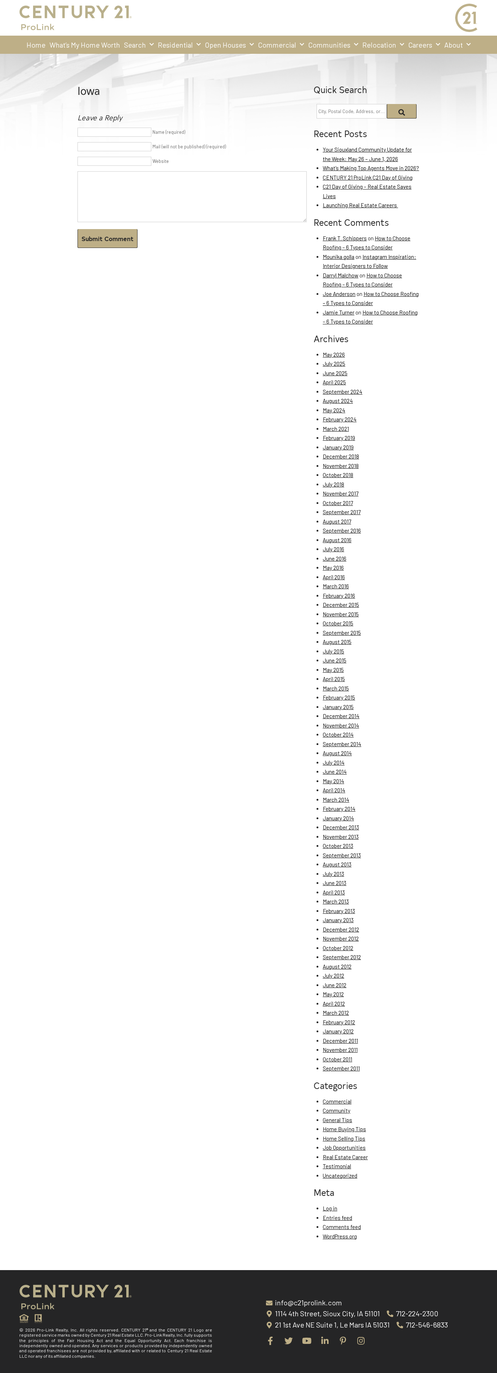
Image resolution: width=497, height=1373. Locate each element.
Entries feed (337, 1217)
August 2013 (337, 864)
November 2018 (341, 466)
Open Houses (225, 44)
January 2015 (338, 707)
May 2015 (333, 670)
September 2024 (342, 391)
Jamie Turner (338, 312)
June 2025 (335, 373)
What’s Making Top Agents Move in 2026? (371, 168)
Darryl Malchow (340, 275)
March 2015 (336, 688)
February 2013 (339, 911)
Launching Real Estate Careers (360, 205)
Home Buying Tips (344, 1129)
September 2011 (341, 1068)
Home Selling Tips (344, 1138)
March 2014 (336, 799)
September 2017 (342, 512)
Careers (420, 44)
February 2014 (339, 808)
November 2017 (340, 493)
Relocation (379, 44)
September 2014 (342, 744)
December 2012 (341, 929)
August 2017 (337, 521)
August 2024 (338, 400)
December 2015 (341, 604)
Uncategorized (340, 1175)
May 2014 (333, 781)
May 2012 (333, 994)
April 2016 (334, 577)
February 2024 (340, 419)
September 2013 (342, 855)
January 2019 (338, 447)
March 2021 (336, 428)
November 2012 (341, 938)
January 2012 (338, 1031)
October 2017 (338, 503)
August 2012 (337, 966)
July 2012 (333, 975)
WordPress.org (340, 1236)
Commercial (277, 44)
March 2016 (336, 586)
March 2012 (336, 1012)
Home (36, 44)
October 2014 (338, 734)
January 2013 (338, 920)
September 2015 (342, 632)
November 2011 (340, 1049)
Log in (330, 1208)
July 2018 (333, 484)
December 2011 (340, 1040)
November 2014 (341, 725)
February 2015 (339, 697)
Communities (329, 44)
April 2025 (334, 382)
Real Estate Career (345, 1157)
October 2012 (338, 948)
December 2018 (341, 456)
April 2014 (334, 790)
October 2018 (338, 475)
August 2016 (337, 540)
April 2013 (334, 892)
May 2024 (334, 410)
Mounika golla (338, 256)
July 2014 (334, 762)
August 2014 (337, 753)
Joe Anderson (339, 294)
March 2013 (336, 901)
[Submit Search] (402, 111)
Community (336, 1110)
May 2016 (333, 567)
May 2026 (334, 354)
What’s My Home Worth (84, 44)
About (453, 44)
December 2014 (341, 716)
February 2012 (339, 1022)
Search (135, 44)
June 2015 (334, 660)
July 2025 (334, 363)
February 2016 (339, 595)
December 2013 (341, 827)
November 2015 (341, 614)
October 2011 (337, 1059)
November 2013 (341, 836)
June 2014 (335, 771)
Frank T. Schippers (345, 238)
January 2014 (338, 818)
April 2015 (334, 679)
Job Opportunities (344, 1147)
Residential (175, 44)
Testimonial (337, 1166)
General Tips (337, 1120)
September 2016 (342, 530)
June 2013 (334, 883)
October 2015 (338, 623)
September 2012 (342, 957)
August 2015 (337, 642)
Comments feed (342, 1227)
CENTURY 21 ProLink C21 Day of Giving (368, 177)
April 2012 (334, 1003)
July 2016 (333, 549)
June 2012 (334, 985)
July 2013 (333, 873)
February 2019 (339, 438)
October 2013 (338, 845)
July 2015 (333, 651)
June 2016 (334, 558)
